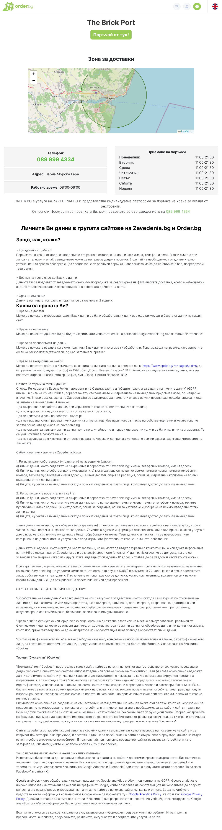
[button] (33, 74)
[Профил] (187, 6)
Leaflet (185, 131)
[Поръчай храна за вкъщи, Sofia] (19, 6)
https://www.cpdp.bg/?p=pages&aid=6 (169, 365)
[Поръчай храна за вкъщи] (177, 6)
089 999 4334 (55, 159)
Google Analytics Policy (145, 794)
